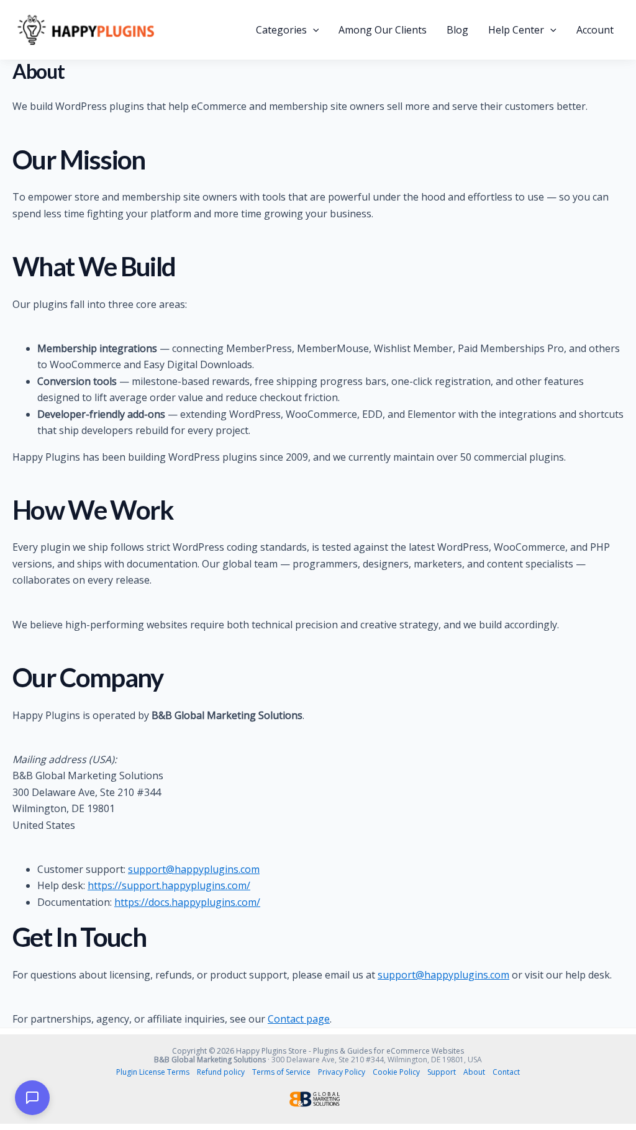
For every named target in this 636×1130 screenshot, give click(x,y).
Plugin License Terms (152, 1072)
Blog (457, 30)
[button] (313, 30)
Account (595, 30)
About (474, 1072)
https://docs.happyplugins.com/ (187, 902)
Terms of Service (281, 1072)
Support (441, 1072)
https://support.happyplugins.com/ (169, 885)
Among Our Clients (382, 30)
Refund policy (221, 1072)
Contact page (299, 1019)
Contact (506, 1072)
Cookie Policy (396, 1072)
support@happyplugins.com (194, 869)
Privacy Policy (341, 1072)
